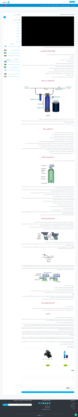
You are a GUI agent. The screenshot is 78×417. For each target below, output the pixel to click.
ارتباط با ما (73, 403)
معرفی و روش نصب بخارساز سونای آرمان (14, 73)
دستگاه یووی (18, 36)
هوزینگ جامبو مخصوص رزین (15, 50)
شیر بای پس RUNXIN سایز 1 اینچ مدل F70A (48, 359)
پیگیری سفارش (72, 406)
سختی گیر (18, 33)
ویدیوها (45, 5)
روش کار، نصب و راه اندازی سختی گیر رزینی (13, 61)
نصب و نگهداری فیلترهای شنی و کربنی (14, 52)
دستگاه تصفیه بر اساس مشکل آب (65, 5)
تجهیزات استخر (18, 30)
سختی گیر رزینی (65, 359)
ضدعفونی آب (18, 28)
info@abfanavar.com (45, 409)
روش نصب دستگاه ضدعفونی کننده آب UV (14, 76)
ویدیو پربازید (8, 59)
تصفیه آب (73, 5)
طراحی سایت (41, 415)
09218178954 (47, 405)
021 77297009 (47, 407)
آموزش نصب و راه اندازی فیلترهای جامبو (14, 55)
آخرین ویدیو (16, 59)
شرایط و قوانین (72, 405)
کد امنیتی (72, 388)
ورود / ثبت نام (72, 1)
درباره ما (73, 408)
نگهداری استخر (18, 22)
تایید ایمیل (5, 404)
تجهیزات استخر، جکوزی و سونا (55, 5)
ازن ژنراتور (18, 38)
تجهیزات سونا (18, 41)
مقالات (48, 5)
